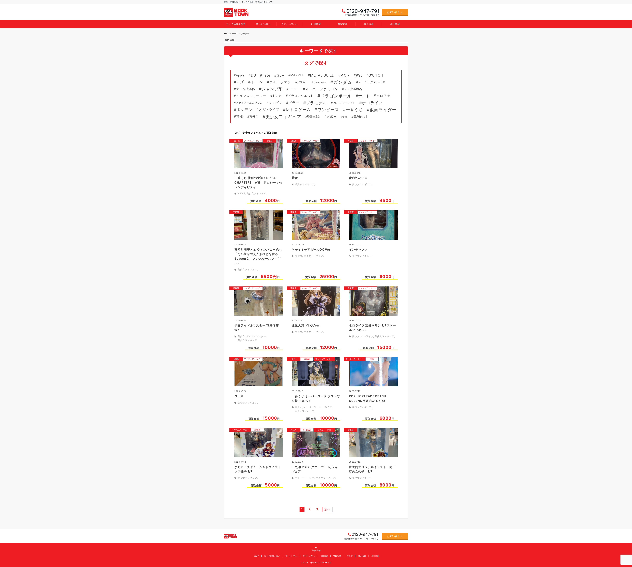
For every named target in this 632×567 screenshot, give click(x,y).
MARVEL (297, 75)
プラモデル (316, 102)
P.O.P (345, 75)
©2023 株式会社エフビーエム (316, 562)
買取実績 (342, 24)
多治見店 (307, 430)
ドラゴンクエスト (301, 95)
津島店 (293, 212)
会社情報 (395, 24)
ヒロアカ (383, 96)
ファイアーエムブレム (249, 102)
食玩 (344, 116)
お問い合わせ (395, 12)
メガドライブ (269, 109)
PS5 (359, 75)
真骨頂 (254, 116)
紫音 (295, 178)
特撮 (239, 116)
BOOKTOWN (232, 33)
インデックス (358, 249)
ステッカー (293, 89)
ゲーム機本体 (245, 89)
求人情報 (368, 24)
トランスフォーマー (251, 96)
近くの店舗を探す (235, 24)
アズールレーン (249, 82)
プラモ (293, 103)
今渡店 (293, 140)
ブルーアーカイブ (304, 477)
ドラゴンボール (336, 95)
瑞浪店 (270, 140)
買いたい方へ (263, 24)
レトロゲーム (298, 109)
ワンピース (328, 109)
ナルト (364, 96)
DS (253, 75)
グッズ (293, 430)
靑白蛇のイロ (358, 178)
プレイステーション (344, 102)
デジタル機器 (353, 89)
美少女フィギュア (283, 116)
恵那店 (236, 212)
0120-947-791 (365, 534)
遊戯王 (332, 117)
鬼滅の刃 (360, 117)
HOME (256, 556)
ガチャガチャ (319, 82)
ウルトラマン (280, 82)
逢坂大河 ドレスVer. (306, 325)
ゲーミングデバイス (371, 82)
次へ (327, 509)
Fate (266, 75)
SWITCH (376, 75)
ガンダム (342, 82)
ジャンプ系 (272, 89)
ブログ (350, 556)
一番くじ (354, 109)
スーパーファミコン (321, 89)
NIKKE (241, 193)
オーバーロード (312, 407)
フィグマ (275, 103)
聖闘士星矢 (313, 116)
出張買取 (316, 24)
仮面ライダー (383, 109)
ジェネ (239, 396)
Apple (240, 75)
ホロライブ (372, 102)
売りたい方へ (288, 24)
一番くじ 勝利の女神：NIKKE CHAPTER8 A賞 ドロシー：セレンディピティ (258, 182)
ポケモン (245, 109)
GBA (280, 75)
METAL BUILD (322, 75)
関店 (372, 359)
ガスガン (302, 82)
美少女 (298, 255)
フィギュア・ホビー (253, 140)
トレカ (277, 95)
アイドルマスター (256, 336)
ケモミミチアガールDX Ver (311, 249)
